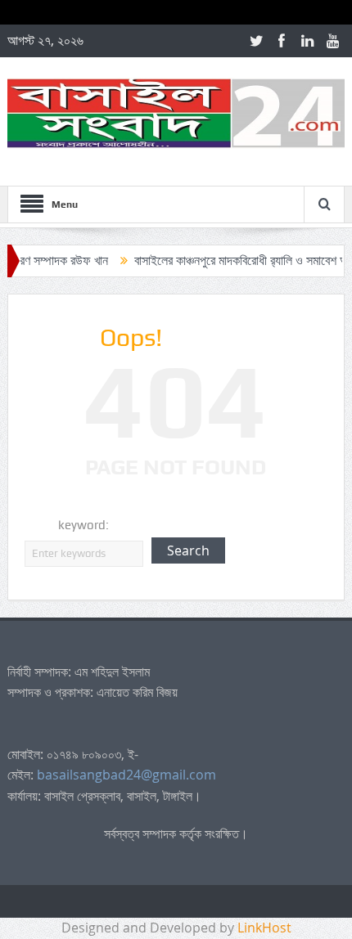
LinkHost (264, 928)
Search (188, 550)
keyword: (83, 525)
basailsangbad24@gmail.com (126, 775)
